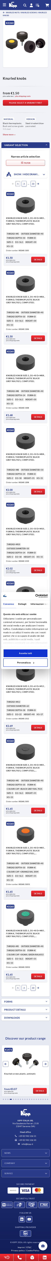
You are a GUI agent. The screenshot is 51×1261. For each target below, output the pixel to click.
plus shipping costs (23, 96)
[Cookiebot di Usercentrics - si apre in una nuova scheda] (36, 596)
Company (9, 1163)
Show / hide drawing (27, 174)
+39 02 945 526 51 (27, 1136)
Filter (27, 163)
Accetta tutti (25, 653)
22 (33, 184)
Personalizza (24, 662)
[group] (25, 1071)
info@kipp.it (27, 1144)
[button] (3, 1099)
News (7, 1153)
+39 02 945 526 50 (27, 1140)
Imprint (21, 1247)
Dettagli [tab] (22, 604)
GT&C (29, 1247)
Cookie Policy (32, 1251)
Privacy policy (18, 1251)
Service (8, 1173)
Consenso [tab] (8, 604)
